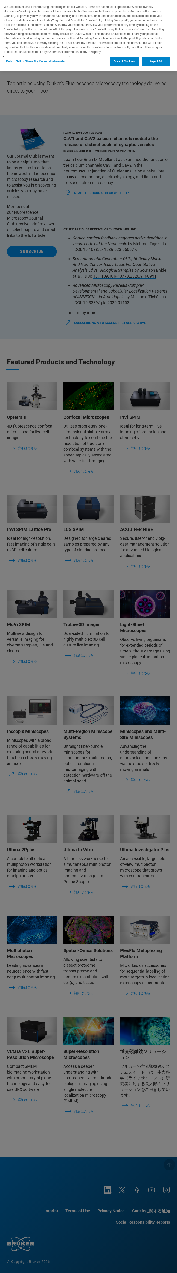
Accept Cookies (124, 61)
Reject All (156, 61)
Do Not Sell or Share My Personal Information (36, 61)
